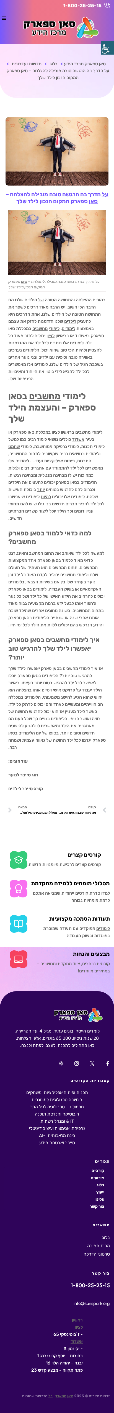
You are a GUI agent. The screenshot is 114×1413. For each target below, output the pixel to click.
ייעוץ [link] (100, 1192)
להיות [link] (46, 496)
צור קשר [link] (97, 1206)
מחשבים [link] (40, 328)
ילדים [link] (43, 357)
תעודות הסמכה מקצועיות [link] (79, 918)
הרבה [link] (55, 307)
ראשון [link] (77, 1320)
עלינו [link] (99, 1199)
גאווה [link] (40, 740)
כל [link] (50, 1396)
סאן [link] (93, 201)
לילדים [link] (70, 321)
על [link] (105, 194)
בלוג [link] (100, 1185)
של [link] (41, 299)
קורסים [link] (98, 1170)
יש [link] (63, 307)
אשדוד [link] (78, 439)
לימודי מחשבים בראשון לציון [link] (77, 432)
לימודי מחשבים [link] (76, 668)
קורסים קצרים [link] (84, 854)
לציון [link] (50, 335)
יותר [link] (41, 489)
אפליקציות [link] (53, 460)
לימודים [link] (68, 328)
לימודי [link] (54, 328)
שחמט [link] (14, 446)
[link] (107, 48)
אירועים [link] (97, 1177)
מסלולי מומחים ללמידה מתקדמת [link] (70, 883)
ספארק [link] (60, 1396)
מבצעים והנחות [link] (91, 954)
